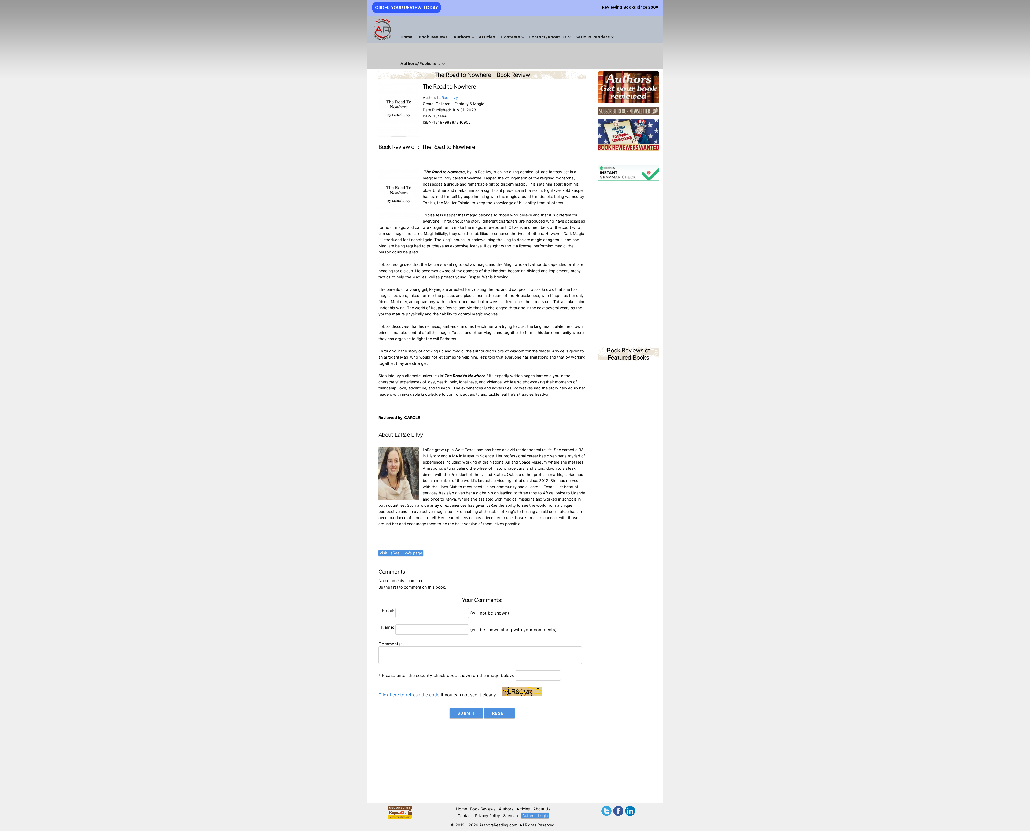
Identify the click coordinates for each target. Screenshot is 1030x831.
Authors (462, 36)
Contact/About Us (547, 36)
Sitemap (510, 815)
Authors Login (535, 815)
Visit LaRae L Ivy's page (401, 553)
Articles (487, 36)
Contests (510, 36)
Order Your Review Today (406, 7)
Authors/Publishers (420, 63)
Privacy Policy (487, 815)
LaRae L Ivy (447, 97)
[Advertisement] (628, 264)
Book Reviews (433, 36)
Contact (465, 815)
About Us (541, 809)
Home (406, 36)
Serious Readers (592, 36)
